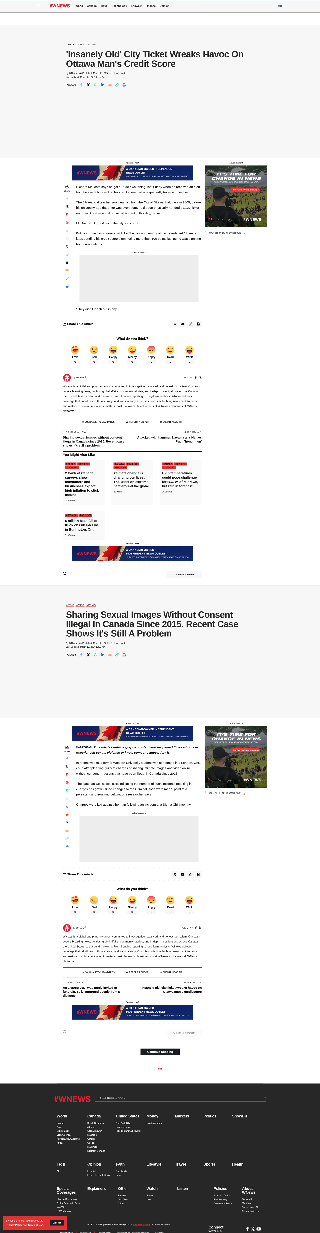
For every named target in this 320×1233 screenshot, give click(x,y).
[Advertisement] (139, 278)
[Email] (109, 85)
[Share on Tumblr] (67, 246)
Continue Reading (160, 1052)
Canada (70, 44)
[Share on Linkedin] (102, 85)
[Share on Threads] (67, 262)
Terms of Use (35, 1225)
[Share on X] (88, 85)
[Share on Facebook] (81, 85)
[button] (117, 85)
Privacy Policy (14, 1225)
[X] (200, 377)
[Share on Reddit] (67, 254)
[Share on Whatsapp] (95, 85)
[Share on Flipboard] (67, 214)
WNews (73, 73)
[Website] (191, 377)
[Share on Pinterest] (67, 222)
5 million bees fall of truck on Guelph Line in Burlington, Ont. (82, 525)
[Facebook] (195, 377)
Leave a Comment (185, 574)
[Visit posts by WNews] (67, 378)
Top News (91, 44)
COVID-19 (79, 44)
